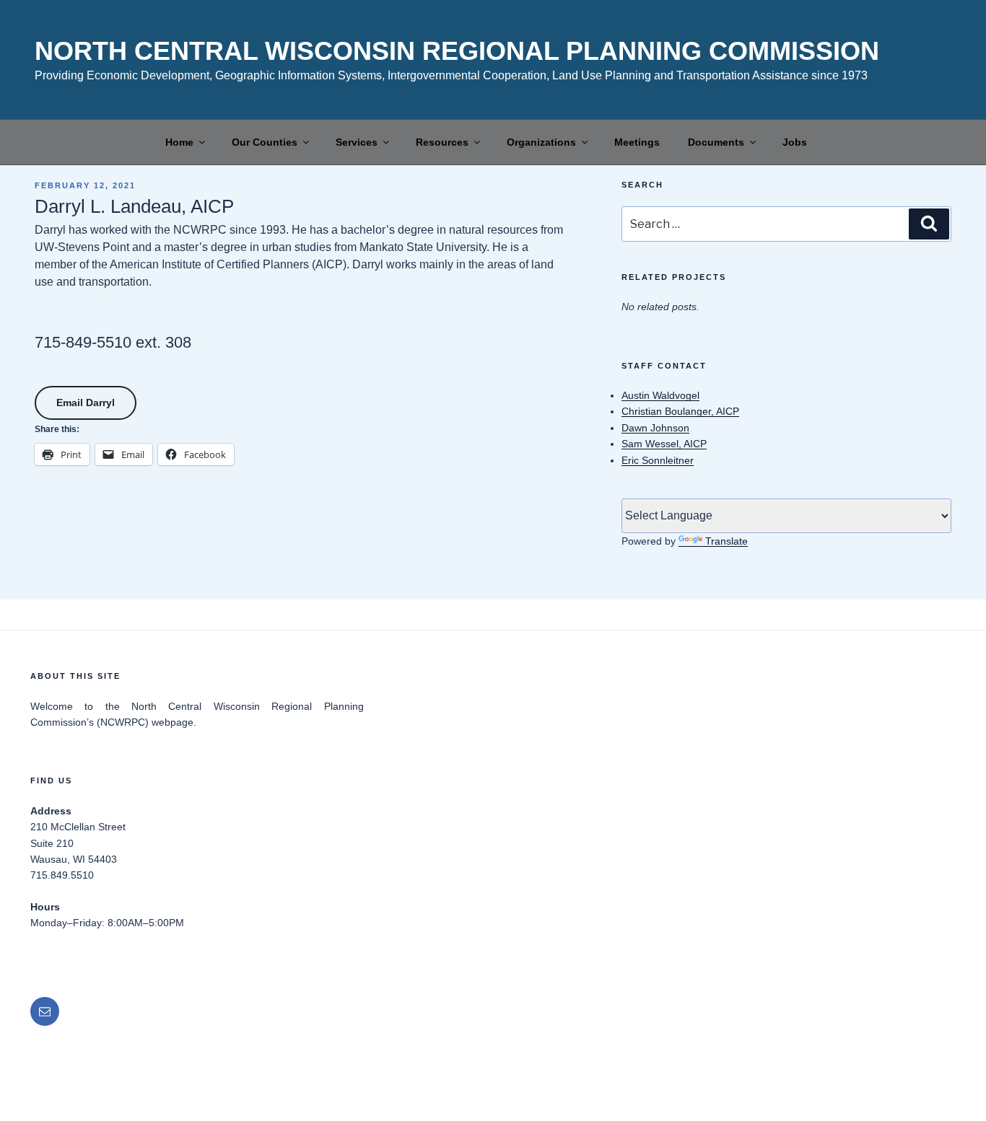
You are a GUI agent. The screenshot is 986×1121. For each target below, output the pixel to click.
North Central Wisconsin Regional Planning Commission (457, 51)
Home (179, 142)
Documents (716, 142)
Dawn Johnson (655, 428)
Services (357, 142)
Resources (442, 142)
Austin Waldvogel (660, 395)
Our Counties (264, 142)
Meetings (637, 142)
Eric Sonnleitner (657, 460)
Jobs (794, 142)
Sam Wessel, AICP (664, 443)
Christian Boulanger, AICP (680, 411)
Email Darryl (85, 402)
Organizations (541, 142)
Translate (726, 541)
